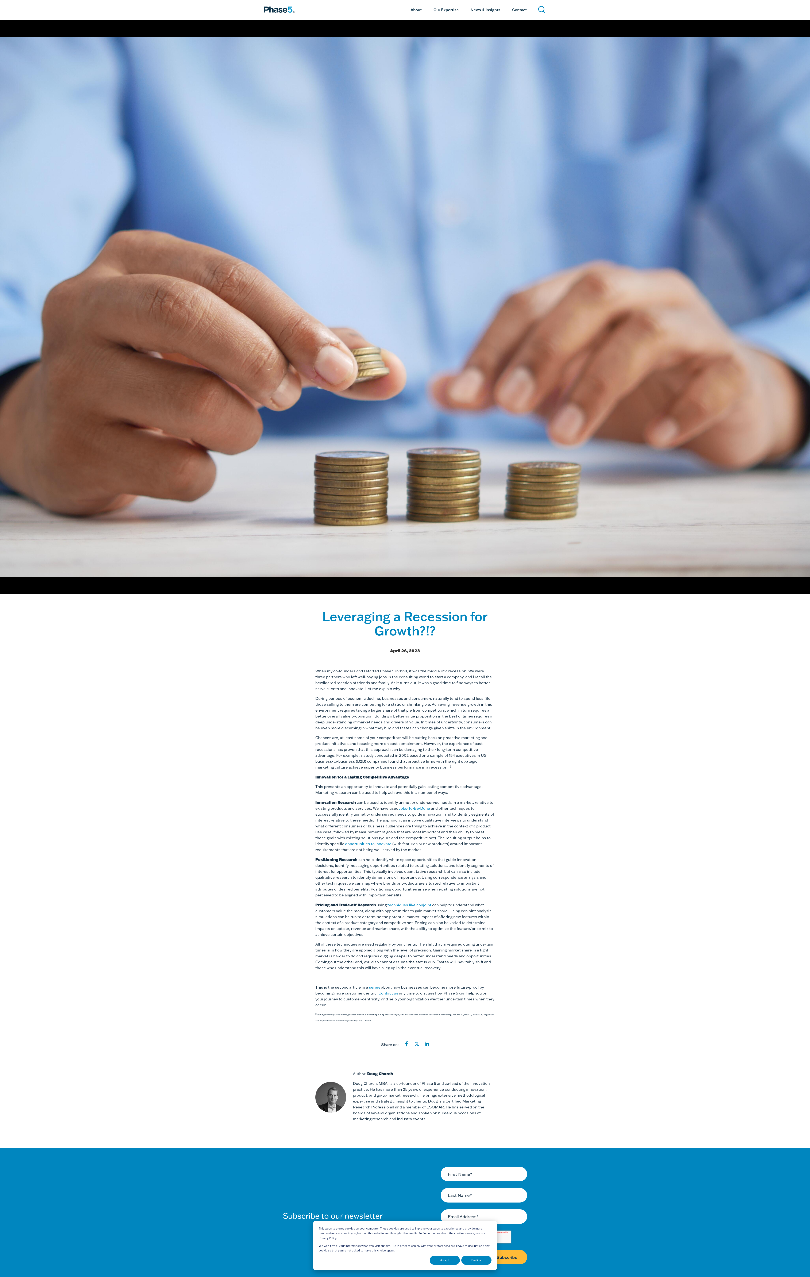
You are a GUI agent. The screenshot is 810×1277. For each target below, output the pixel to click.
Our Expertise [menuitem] (446, 9)
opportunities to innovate (368, 843)
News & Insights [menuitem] (485, 9)
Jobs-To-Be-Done (414, 808)
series (374, 987)
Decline (476, 1260)
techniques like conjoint (409, 905)
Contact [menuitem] (519, 9)
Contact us (388, 993)
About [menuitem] (416, 9)
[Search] (541, 9)
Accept (444, 1260)
